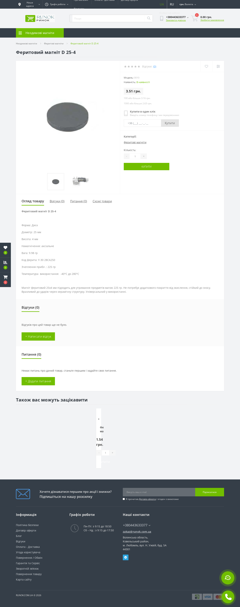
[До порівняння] (95, 419)
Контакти (79, 8)
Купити (170, 123)
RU (172, 4)
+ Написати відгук (38, 336)
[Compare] (218, 66)
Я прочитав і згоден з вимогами (152, 499)
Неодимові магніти (26, 43)
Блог (19, 536)
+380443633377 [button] (135, 525)
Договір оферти (147, 499)
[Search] (149, 18)
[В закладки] (95, 413)
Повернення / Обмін (29, 557)
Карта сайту (24, 579)
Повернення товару (29, 574)
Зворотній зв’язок (27, 568)
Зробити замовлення (212, 20)
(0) (154, 66)
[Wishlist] (206, 66)
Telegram (125, 557)
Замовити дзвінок (176, 20)
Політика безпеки (27, 525)
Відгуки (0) (57, 201)
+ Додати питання (38, 381)
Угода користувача (28, 552)
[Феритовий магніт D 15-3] (98, 419)
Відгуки (20, 541)
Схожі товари (102, 201)
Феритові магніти (54, 43)
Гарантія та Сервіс (28, 563)
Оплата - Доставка (28, 547)
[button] (5, 279)
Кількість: (130, 150)
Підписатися (210, 492)
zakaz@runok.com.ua (137, 531)
